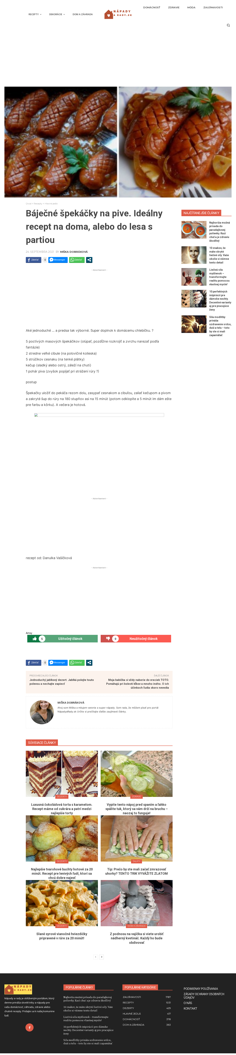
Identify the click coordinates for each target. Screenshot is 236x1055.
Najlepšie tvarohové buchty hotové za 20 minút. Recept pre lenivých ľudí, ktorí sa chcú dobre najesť (62, 873)
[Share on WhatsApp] (77, 260)
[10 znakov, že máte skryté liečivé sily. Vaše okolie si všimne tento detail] (193, 255)
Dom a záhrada (136, 926)
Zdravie (136, 796)
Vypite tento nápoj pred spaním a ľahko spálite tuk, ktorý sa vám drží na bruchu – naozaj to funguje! (136, 809)
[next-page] (101, 957)
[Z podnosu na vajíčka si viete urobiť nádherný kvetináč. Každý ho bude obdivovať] (137, 903)
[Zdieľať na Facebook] (33, 260)
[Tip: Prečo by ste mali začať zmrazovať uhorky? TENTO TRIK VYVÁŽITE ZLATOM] (137, 838)
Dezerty (62, 796)
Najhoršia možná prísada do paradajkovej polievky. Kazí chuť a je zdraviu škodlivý (87, 998)
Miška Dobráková (74, 252)
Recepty (38, 203)
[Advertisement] (99, 298)
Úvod (28, 203)
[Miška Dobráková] (42, 712)
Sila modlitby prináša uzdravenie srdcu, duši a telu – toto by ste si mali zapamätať (87, 1041)
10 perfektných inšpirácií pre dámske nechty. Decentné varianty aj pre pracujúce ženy (88, 1030)
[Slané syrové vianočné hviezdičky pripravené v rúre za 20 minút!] (62, 903)
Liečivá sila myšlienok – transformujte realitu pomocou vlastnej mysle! (219, 277)
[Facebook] (29, 1027)
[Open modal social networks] (89, 260)
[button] (228, 25)
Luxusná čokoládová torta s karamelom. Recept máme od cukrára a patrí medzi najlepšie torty (61, 809)
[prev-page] (95, 957)
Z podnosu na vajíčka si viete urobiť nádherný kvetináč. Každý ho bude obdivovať (136, 938)
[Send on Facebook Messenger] (58, 260)
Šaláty (136, 861)
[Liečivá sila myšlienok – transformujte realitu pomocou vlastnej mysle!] (193, 277)
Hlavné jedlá (51, 203)
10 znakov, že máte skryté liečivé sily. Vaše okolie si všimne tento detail (219, 255)
